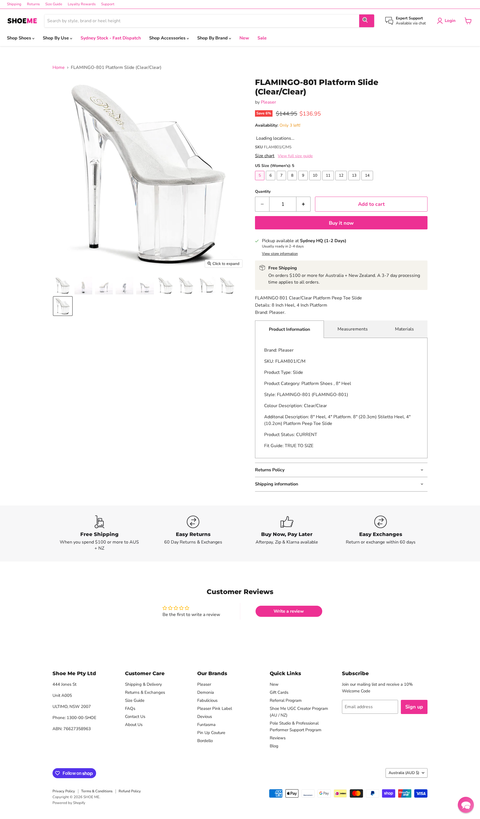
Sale (262, 38)
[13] (354, 182)
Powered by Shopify (68, 802)
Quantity (263, 191)
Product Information (289, 329)
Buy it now (341, 223)
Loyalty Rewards (82, 4)
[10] (315, 182)
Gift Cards (279, 692)
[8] (293, 182)
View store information (280, 254)
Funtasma (206, 724)
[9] (303, 182)
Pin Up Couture (211, 732)
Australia (404, 772)
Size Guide (53, 4)
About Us (133, 724)
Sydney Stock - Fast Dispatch (111, 38)
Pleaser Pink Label (214, 708)
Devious (204, 716)
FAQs (130, 708)
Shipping (14, 4)
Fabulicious (207, 700)
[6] (271, 182)
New (244, 38)
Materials (404, 329)
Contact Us (135, 716)
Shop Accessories (168, 38)
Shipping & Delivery (143, 684)
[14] (367, 182)
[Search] (366, 20)
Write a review (289, 611)
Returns (33, 4)
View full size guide (295, 156)
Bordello (205, 740)
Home (58, 67)
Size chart (264, 155)
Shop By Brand (213, 38)
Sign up (414, 706)
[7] (282, 182)
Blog (274, 746)
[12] (341, 182)
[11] (328, 182)
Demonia (205, 692)
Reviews (278, 738)
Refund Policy (130, 791)
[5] (260, 182)
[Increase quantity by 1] (303, 204)
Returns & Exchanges (145, 692)
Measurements (353, 329)
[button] (62, 285)
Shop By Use (56, 38)
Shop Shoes (19, 38)
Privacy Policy (63, 791)
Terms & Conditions (96, 791)
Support (107, 4)
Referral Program (286, 700)
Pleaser (268, 102)
